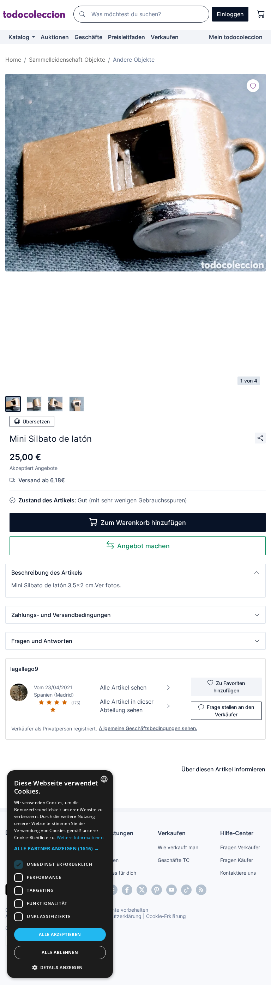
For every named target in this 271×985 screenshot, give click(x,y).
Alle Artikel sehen (123, 687)
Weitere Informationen (80, 837)
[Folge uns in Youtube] (171, 890)
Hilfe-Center (236, 833)
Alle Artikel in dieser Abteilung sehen (126, 706)
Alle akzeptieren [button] (60, 934)
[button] (135, 572)
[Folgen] (253, 85)
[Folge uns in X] (142, 890)
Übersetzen (36, 421)
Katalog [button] (19, 37)
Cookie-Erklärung (166, 916)
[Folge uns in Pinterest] (156, 890)
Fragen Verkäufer (240, 847)
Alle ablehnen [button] (60, 952)
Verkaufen (165, 37)
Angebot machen (143, 546)
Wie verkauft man (178, 847)
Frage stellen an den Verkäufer (230, 710)
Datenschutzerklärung (115, 916)
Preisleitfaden (126, 37)
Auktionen (55, 37)
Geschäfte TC (173, 860)
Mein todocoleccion (236, 37)
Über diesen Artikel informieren (223, 769)
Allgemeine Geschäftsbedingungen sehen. (148, 728)
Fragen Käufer (236, 860)
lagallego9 (24, 668)
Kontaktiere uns (238, 873)
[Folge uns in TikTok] (186, 890)
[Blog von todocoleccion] (201, 890)
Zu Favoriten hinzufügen (229, 686)
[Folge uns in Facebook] (127, 890)
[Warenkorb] (261, 14)
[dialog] (60, 874)
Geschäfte (88, 37)
